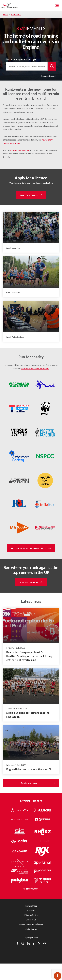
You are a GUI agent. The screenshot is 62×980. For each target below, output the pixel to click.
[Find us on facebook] (17, 943)
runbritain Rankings (28, 582)
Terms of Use (31, 906)
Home (5, 14)
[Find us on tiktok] (34, 943)
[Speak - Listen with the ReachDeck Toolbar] (57, 976)
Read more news (29, 783)
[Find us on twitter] (39, 943)
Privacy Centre (31, 915)
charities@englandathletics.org (35, 368)
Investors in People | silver (31, 924)
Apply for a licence (28, 195)
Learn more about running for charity (28, 548)
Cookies (31, 910)
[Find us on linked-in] (28, 943)
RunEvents (16, 14)
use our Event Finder (19, 150)
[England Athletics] (10, 5)
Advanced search (48, 76)
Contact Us (31, 919)
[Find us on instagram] (23, 943)
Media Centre (31, 929)
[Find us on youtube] (45, 943)
